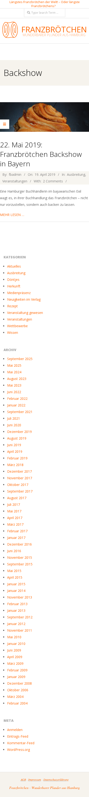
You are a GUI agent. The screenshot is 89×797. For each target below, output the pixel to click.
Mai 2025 (14, 365)
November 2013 (19, 597)
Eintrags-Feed (17, 736)
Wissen (12, 332)
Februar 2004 (17, 703)
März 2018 (15, 464)
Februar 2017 (17, 531)
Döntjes (13, 279)
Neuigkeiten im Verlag (24, 299)
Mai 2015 (14, 570)
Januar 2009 (16, 676)
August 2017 (16, 498)
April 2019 (14, 451)
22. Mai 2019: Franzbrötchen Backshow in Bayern (41, 154)
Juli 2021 (13, 418)
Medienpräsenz (19, 293)
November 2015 (19, 557)
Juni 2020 (14, 425)
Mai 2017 (14, 511)
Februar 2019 (17, 458)
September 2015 (20, 564)
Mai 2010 (14, 637)
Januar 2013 (16, 610)
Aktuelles (14, 266)
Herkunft (13, 286)
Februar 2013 (17, 604)
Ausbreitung (76, 174)
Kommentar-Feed (20, 743)
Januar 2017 (16, 537)
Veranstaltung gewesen (25, 312)
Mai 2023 (14, 385)
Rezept (12, 306)
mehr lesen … (12, 214)
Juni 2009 (14, 650)
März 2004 (15, 696)
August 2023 (16, 378)
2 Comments (53, 181)
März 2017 (15, 524)
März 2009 (15, 663)
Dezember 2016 (19, 544)
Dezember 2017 (19, 471)
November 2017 (19, 478)
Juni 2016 (14, 551)
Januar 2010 (16, 643)
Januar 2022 (16, 405)
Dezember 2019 (19, 431)
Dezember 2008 (19, 683)
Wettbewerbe (17, 326)
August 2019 (16, 438)
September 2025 (20, 359)
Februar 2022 (17, 398)
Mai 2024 (14, 372)
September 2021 (20, 412)
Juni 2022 (14, 392)
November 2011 (19, 630)
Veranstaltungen (14, 181)
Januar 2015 (16, 584)
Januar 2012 (16, 623)
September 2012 (20, 617)
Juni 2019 (14, 445)
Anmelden (15, 729)
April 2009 (14, 657)
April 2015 (14, 577)
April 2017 (14, 517)
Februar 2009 (17, 670)
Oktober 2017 (17, 484)
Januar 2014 (16, 590)
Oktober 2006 (17, 690)
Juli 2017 (13, 504)
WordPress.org (18, 749)
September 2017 (20, 491)
